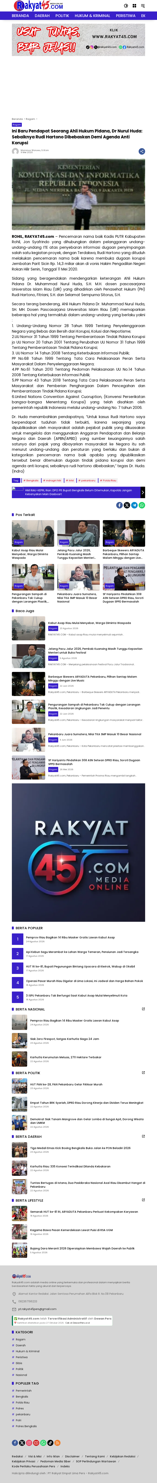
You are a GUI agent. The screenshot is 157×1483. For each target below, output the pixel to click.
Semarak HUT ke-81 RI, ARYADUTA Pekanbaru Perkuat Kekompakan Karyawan (84, 1212)
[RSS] (57, 1443)
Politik (19, 1369)
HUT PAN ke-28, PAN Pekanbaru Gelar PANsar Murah (66, 1084)
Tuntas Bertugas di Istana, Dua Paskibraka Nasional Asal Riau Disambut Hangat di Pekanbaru (87, 1185)
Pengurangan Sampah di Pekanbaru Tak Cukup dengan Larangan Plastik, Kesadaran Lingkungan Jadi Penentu (31, 598)
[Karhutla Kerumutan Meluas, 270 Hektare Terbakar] (19, 1059)
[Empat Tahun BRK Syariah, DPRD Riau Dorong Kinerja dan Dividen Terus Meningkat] (19, 1104)
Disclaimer (72, 1456)
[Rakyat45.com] (38, 5)
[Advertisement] (78, 84)
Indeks (65, 1466)
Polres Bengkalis (26, 1426)
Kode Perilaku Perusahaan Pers (33, 1466)
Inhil (71, 480)
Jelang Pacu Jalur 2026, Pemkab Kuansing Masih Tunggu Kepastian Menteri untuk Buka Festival (75, 554)
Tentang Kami (95, 1456)
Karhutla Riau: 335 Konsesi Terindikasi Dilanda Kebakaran (70, 1166)
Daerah (21, 1345)
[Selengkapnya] (143, 1009)
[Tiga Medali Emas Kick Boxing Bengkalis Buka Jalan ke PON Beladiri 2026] (19, 1149)
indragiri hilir (53, 480)
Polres (20, 1408)
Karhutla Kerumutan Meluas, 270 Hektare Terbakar (65, 1057)
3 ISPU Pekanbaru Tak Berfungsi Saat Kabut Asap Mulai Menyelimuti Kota (76, 995)
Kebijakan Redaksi (122, 1456)
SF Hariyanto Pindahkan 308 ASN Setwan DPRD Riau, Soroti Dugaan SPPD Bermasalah (123, 597)
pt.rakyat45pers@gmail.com (37, 1309)
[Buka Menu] (134, 5)
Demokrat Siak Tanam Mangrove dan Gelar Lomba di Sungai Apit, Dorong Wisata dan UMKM (87, 1121)
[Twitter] (127, 505)
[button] (126, 5)
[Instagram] (29, 1443)
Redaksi (17, 1456)
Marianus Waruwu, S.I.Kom (35, 150)
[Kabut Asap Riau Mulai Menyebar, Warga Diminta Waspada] (33, 533)
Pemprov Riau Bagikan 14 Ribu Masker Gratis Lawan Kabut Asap (70, 937)
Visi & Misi (34, 1456)
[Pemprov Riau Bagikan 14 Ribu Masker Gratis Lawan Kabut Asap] (19, 1022)
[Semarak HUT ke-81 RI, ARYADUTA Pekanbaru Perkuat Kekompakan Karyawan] (19, 1213)
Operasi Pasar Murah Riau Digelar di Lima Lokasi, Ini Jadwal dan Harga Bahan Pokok (84, 981)
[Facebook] (119, 505)
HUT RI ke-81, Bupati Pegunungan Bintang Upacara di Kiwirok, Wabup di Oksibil (80, 966)
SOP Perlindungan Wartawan (96, 1461)
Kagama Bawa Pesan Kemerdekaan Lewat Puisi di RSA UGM (71, 1230)
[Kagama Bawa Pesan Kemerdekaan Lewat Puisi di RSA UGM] (19, 1231)
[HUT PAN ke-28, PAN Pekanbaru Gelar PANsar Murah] (19, 1086)
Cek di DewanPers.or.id (77, 1322)
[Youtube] (36, 1443)
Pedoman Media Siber (55, 1461)
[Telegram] (134, 505)
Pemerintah (24, 1391)
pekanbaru (88, 480)
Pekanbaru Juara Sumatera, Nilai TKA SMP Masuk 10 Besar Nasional (77, 597)
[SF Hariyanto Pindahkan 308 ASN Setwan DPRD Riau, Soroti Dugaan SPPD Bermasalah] (124, 577)
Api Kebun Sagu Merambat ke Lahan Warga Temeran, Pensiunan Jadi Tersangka (82, 952)
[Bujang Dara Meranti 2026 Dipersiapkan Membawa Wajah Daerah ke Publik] (19, 1250)
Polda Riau (109, 480)
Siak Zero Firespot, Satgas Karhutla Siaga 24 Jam (64, 1039)
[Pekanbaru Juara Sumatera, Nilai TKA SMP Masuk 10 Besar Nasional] (78, 577)
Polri (18, 1420)
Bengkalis (32, 480)
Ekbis (19, 1363)
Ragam (17, 124)
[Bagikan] (142, 151)
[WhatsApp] (142, 505)
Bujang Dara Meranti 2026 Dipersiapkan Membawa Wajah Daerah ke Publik (82, 1248)
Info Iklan (53, 1456)
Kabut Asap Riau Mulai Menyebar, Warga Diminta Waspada (30, 554)
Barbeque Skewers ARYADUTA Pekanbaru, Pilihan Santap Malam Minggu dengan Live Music (123, 554)
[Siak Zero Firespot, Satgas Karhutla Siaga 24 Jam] (19, 1040)
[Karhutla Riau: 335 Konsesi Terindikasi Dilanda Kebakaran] (19, 1168)
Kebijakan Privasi (23, 1461)
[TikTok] (50, 1443)
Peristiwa (22, 1357)
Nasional (21, 1375)
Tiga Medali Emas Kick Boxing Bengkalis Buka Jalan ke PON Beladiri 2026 (80, 1148)
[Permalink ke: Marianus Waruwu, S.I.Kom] (16, 151)
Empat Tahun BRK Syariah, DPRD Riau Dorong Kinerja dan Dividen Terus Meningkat (86, 1103)
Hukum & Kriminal (27, 1351)
